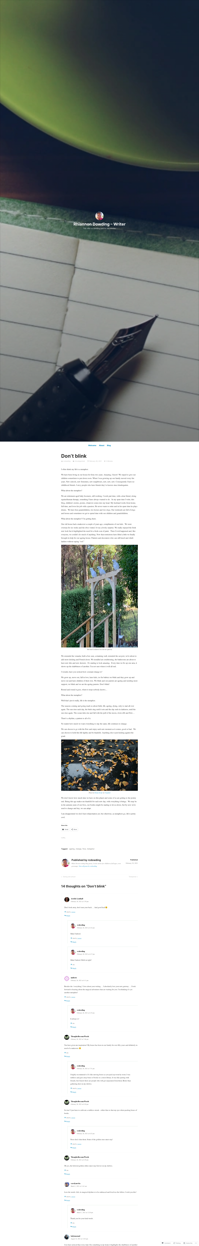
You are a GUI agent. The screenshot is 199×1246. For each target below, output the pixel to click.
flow (84, 849)
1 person (73, 912)
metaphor (91, 849)
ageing (72, 849)
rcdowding (66, 461)
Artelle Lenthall (77, 898)
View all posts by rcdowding (88, 866)
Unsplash (107, 793)
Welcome (92, 445)
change (78, 849)
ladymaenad (75, 1236)
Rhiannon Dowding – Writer (99, 224)
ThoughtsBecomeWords (80, 1036)
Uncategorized (80, 461)
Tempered (132, 877)
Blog (109, 445)
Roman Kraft (98, 793)
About (101, 445)
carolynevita (75, 1183)
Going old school (68, 877)
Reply (68, 916)
